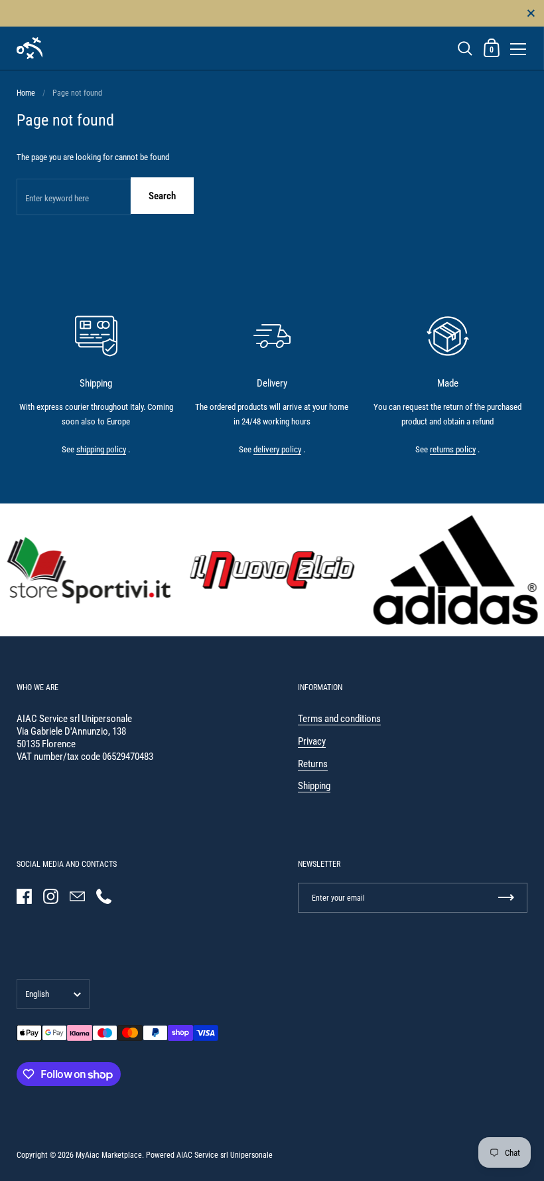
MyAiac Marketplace (109, 1155)
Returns (313, 764)
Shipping (314, 786)
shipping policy (101, 449)
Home (26, 93)
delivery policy (277, 449)
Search (162, 196)
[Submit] (506, 898)
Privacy (312, 741)
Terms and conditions (339, 719)
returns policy (453, 449)
